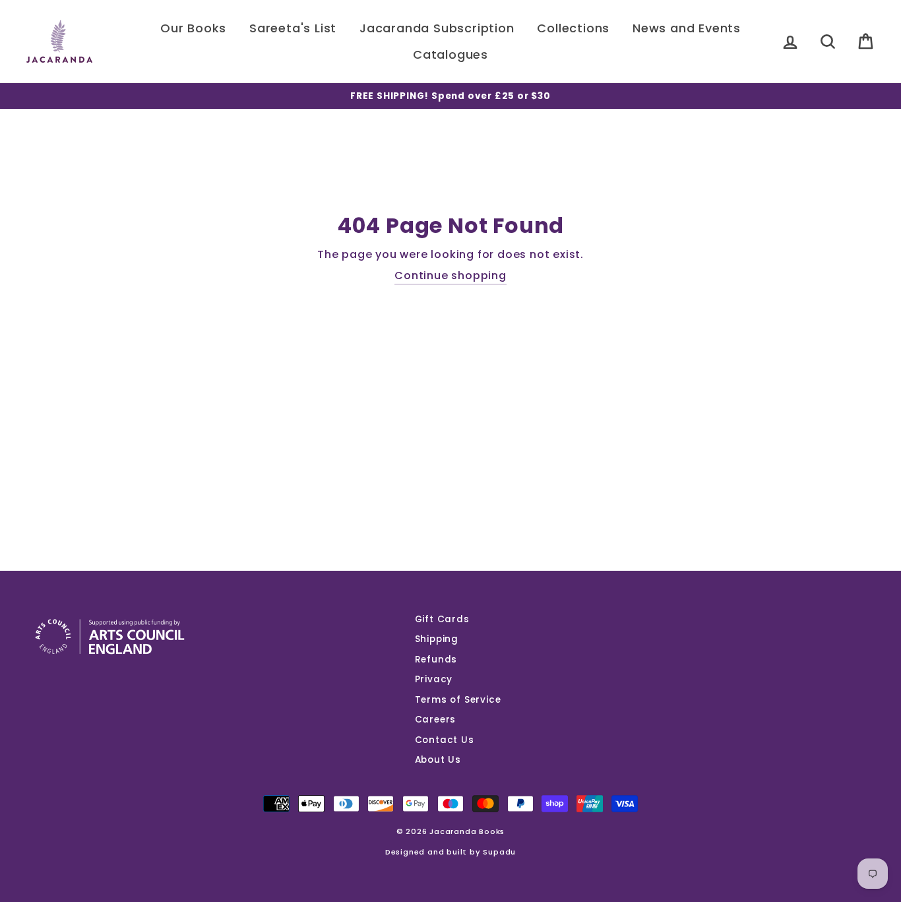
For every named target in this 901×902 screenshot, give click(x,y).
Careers (435, 719)
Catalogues (450, 54)
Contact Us (444, 740)
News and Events (687, 28)
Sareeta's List (292, 28)
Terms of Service (458, 699)
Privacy (434, 679)
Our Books (193, 28)
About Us (438, 760)
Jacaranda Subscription (436, 28)
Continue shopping (450, 276)
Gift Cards (442, 619)
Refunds (436, 659)
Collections (573, 28)
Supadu (499, 852)
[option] (450, 96)
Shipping (436, 639)
